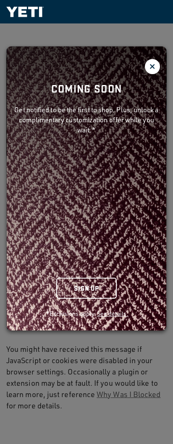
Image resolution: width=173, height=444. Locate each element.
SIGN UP (86, 288)
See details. (112, 313)
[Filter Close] (152, 66)
